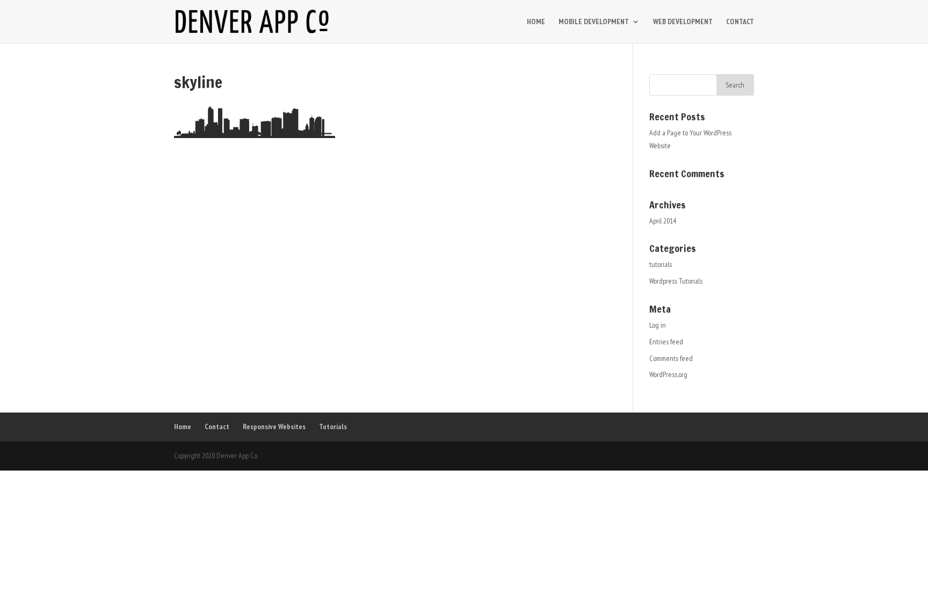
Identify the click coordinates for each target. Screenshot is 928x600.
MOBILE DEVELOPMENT (594, 22)
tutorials (660, 264)
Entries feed (666, 341)
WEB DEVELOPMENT (683, 22)
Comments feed (671, 358)
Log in (657, 325)
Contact (217, 426)
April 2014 (662, 221)
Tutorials (333, 426)
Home (182, 426)
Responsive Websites (274, 426)
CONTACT (740, 22)
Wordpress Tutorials (675, 281)
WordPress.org (668, 374)
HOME (536, 22)
